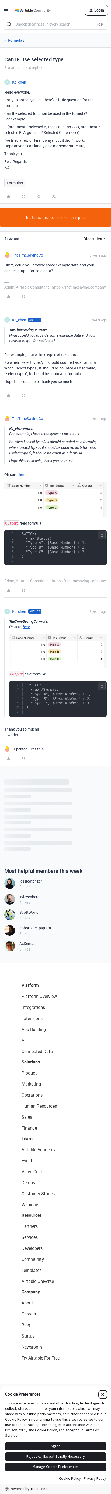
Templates (31, 1270)
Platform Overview (39, 996)
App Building (34, 1029)
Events (28, 1161)
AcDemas (27, 943)
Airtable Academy (39, 1149)
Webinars (30, 1205)
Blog (26, 1325)
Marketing (31, 1084)
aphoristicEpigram (35, 927)
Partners (30, 1226)
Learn (27, 1138)
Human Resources (39, 1106)
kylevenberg (29, 896)
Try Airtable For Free (41, 1358)
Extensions (32, 1018)
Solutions (31, 1062)
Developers (32, 1248)
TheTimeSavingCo (27, 255)
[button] (6, 11)
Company (31, 1292)
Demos (28, 1183)
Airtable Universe (38, 1281)
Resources (32, 1215)
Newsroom (32, 1347)
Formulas (16, 40)
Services (30, 1237)
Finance (29, 1128)
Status (28, 1336)
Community (33, 1259)
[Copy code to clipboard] (102, 535)
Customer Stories (38, 1194)
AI (24, 1040)
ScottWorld (29, 912)
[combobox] (55, 24)
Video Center (34, 1172)
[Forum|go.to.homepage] (32, 10)
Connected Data (37, 1051)
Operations (32, 1095)
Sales (27, 1117)
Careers (29, 1314)
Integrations (33, 1007)
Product (29, 1073)
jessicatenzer (30, 881)
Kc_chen (19, 82)
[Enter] (9, 24)
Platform (30, 985)
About (27, 1303)
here (22, 474)
